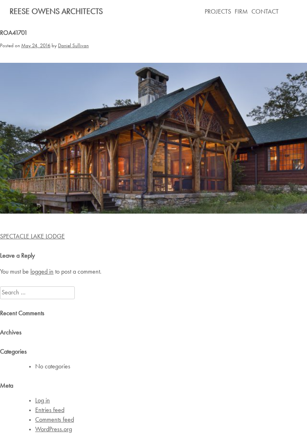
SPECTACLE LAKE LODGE (32, 237)
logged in (42, 272)
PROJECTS (218, 12)
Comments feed (54, 420)
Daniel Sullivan (73, 45)
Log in (42, 401)
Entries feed (49, 410)
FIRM (241, 12)
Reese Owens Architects (56, 12)
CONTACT (265, 12)
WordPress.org (53, 429)
